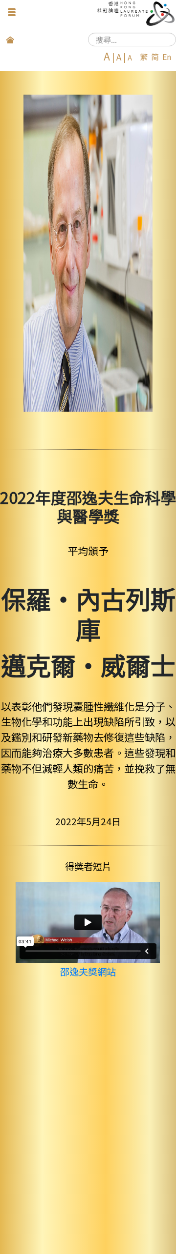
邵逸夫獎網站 (88, 971)
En (166, 56)
